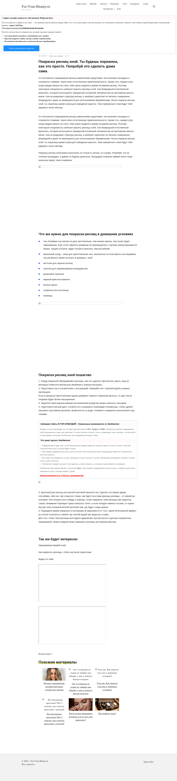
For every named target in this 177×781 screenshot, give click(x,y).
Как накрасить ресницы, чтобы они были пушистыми (65, 552)
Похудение (134, 4)
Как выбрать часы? (107, 713)
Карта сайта (148, 762)
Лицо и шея (81, 4)
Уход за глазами (56, 56)
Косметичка (108, 9)
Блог (119, 9)
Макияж (93, 4)
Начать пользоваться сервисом (21, 48)
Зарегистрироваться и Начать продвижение (62, 475)
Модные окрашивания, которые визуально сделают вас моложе (54, 686)
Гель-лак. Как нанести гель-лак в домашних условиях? (107, 686)
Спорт (145, 4)
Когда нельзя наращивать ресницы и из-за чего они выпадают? (81, 716)
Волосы (103, 4)
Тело (124, 4)
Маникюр (115, 4)
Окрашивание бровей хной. (52, 545)
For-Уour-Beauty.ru (36, 6)
